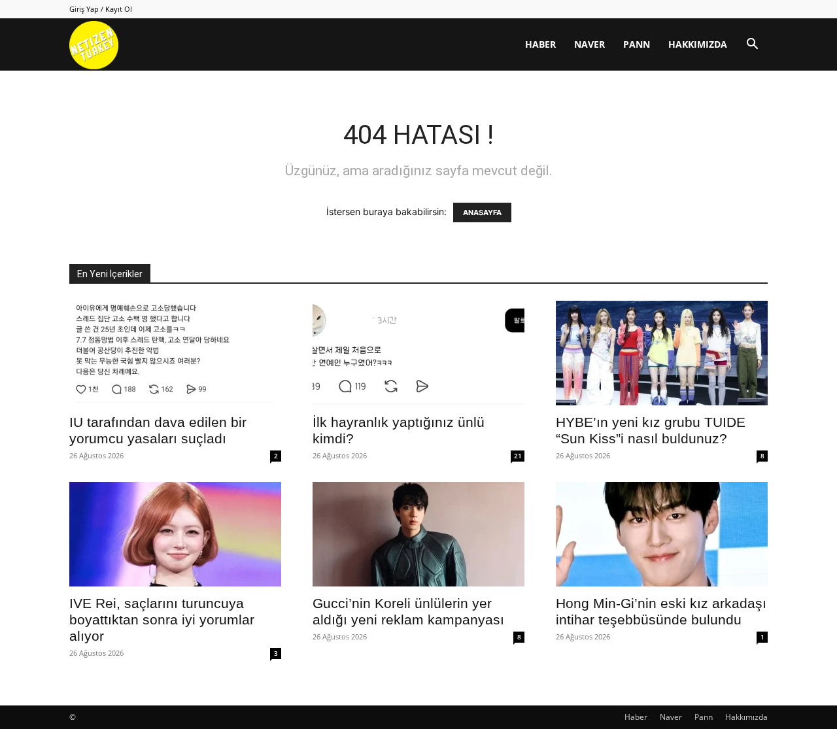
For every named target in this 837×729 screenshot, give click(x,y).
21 (518, 455)
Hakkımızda (697, 44)
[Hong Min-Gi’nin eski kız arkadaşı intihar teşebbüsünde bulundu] (662, 534)
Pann (636, 44)
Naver (589, 44)
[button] (752, 45)
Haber (540, 44)
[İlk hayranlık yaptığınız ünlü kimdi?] (418, 353)
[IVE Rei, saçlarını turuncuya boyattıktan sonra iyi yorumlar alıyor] (175, 534)
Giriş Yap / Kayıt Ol (100, 9)
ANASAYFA (482, 212)
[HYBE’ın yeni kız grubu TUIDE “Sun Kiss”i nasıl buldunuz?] (662, 353)
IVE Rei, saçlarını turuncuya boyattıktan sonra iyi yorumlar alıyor (161, 619)
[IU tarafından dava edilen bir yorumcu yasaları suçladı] (175, 353)
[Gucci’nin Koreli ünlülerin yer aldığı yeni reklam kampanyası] (418, 534)
